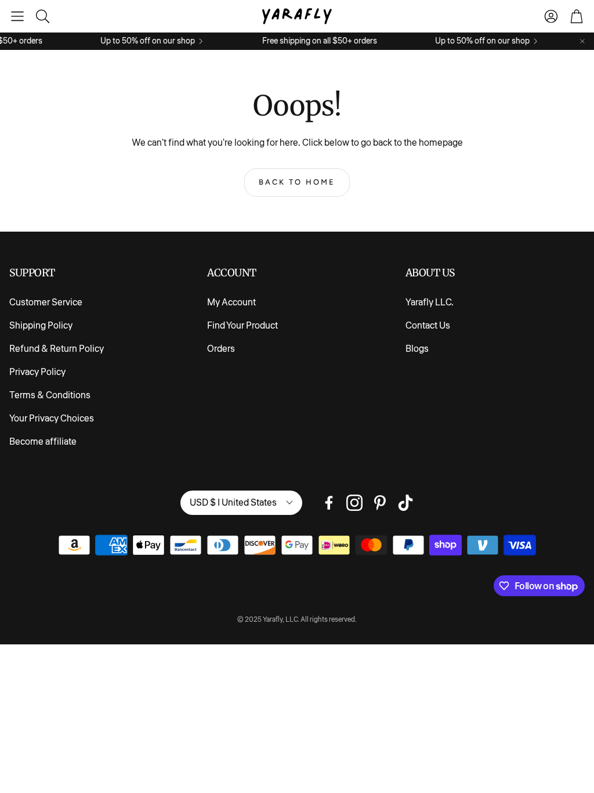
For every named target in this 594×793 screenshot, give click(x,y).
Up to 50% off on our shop (142, 41)
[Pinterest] (380, 503)
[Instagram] (354, 503)
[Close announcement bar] (582, 41)
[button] (17, 16)
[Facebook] (329, 503)
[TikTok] (405, 503)
